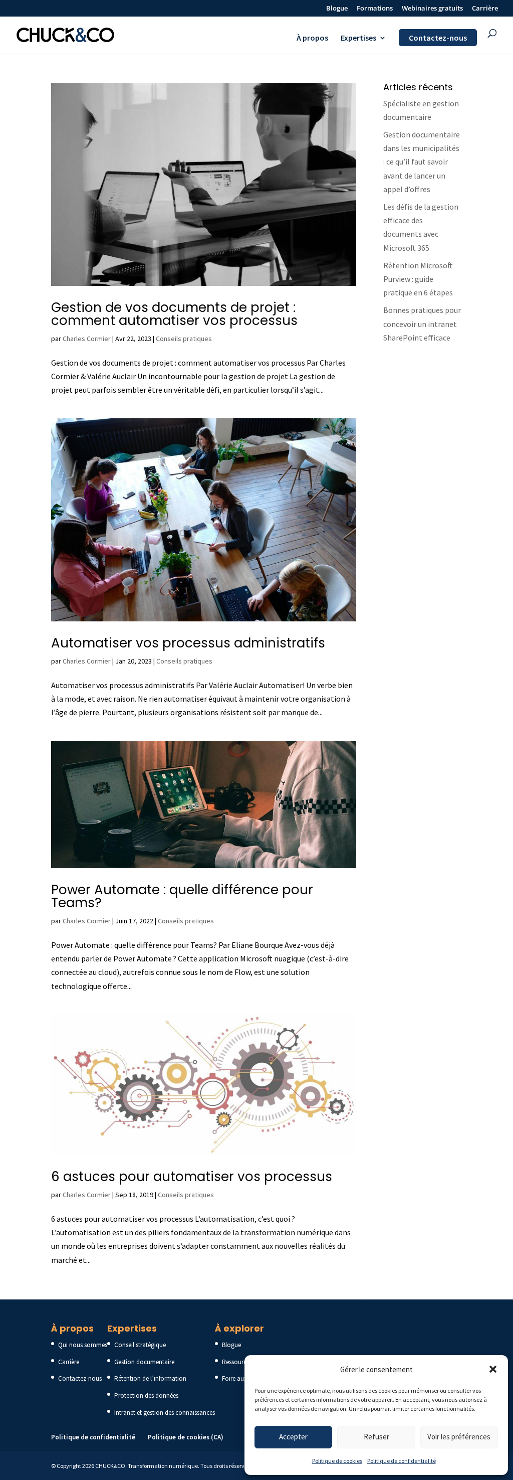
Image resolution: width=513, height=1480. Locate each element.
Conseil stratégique (140, 1345)
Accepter (293, 1436)
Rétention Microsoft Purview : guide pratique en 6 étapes (418, 278)
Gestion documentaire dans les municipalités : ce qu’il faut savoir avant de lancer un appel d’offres (421, 161)
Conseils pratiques (184, 338)
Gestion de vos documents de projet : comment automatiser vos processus (174, 314)
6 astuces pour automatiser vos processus (191, 1177)
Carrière (485, 9)
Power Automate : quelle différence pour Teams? (182, 896)
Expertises (358, 38)
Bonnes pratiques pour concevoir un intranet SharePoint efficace (422, 323)
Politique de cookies (337, 1460)
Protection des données (146, 1395)
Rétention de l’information (150, 1378)
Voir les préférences (458, 1436)
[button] (493, 1369)
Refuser (376, 1436)
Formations (375, 9)
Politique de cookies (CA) (185, 1437)
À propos (312, 38)
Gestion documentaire (144, 1362)
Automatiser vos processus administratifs (188, 643)
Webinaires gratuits (432, 9)
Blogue (337, 9)
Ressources (237, 1362)
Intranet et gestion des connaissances (164, 1412)
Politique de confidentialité (401, 1460)
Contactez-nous (438, 38)
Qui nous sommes (82, 1345)
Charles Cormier (87, 338)
